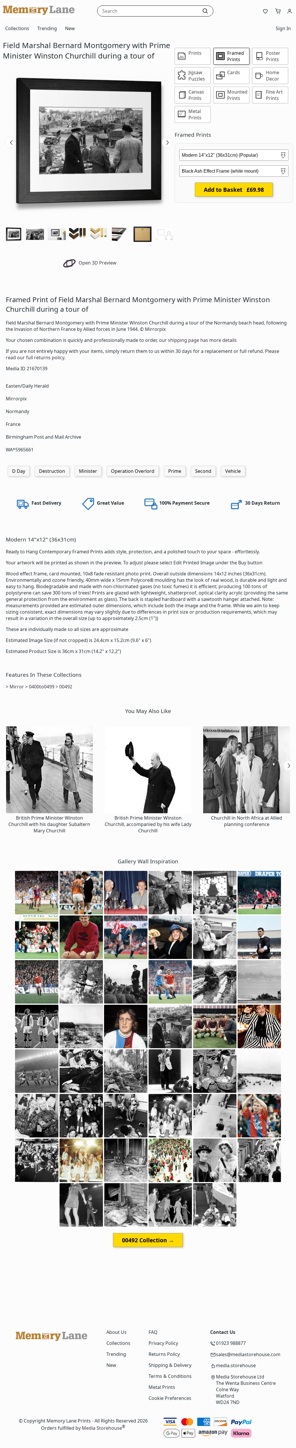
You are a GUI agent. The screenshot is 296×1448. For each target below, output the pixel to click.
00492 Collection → (148, 1240)
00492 (65, 686)
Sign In (283, 28)
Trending (47, 28)
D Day (18, 471)
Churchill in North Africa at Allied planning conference (246, 821)
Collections (17, 28)
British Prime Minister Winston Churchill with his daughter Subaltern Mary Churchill (49, 824)
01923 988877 (231, 1343)
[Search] (205, 11)
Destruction (52, 471)
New (70, 28)
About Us (116, 1332)
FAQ (153, 1332)
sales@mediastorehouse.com (248, 1354)
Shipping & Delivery (170, 1365)
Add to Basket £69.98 (234, 190)
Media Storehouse (102, 1428)
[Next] (167, 142)
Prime (174, 471)
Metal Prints (162, 1387)
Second (203, 471)
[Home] (39, 15)
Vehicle (233, 471)
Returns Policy (164, 1354)
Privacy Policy (163, 1343)
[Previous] (10, 142)
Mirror (17, 686)
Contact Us (222, 1332)
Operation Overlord (132, 471)
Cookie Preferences (170, 1398)
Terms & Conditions (170, 1376)
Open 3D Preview (96, 263)
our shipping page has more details (198, 340)
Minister (88, 471)
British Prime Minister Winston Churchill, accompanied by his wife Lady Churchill (148, 824)
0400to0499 (41, 686)
